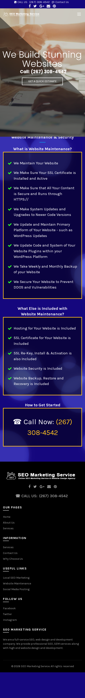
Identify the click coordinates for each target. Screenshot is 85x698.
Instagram (10, 620)
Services (8, 528)
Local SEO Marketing (16, 577)
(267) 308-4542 (39, 2)
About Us (9, 522)
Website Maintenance (17, 583)
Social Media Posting (16, 589)
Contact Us (62, 2)
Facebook (9, 608)
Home (6, 517)
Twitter (7, 614)
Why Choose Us (13, 559)
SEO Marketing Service (35, 666)
